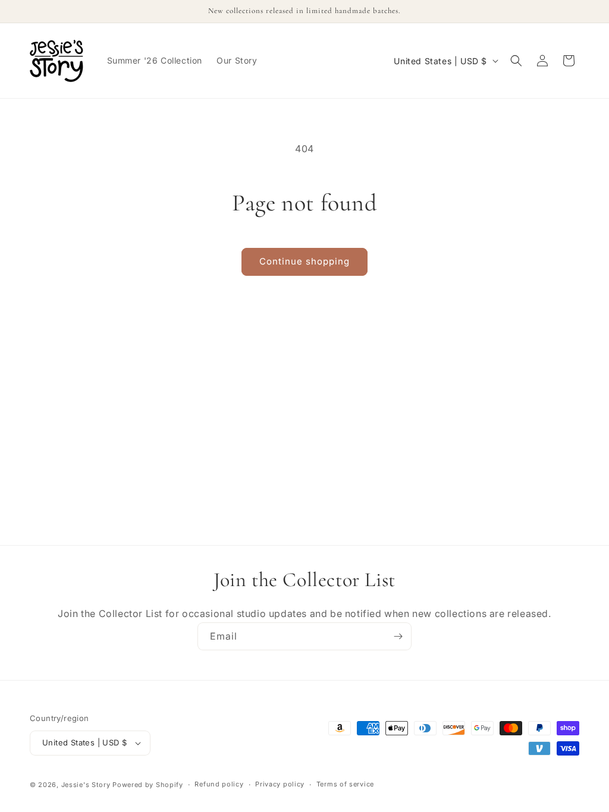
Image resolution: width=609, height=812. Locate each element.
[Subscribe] (398, 636)
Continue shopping (304, 261)
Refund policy (218, 784)
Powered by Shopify (147, 784)
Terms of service (345, 784)
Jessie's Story (86, 784)
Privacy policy (279, 784)
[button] (516, 61)
